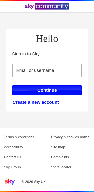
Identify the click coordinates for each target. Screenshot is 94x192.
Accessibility (13, 147)
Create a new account (36, 102)
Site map (58, 147)
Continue (47, 90)
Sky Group (12, 167)
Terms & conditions (19, 137)
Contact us (12, 157)
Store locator (61, 167)
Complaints (60, 157)
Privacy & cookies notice (70, 137)
